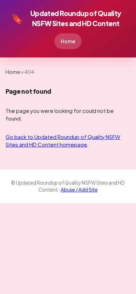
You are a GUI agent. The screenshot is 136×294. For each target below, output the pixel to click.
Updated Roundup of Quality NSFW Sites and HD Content (66, 18)
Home (68, 41)
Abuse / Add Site (79, 190)
